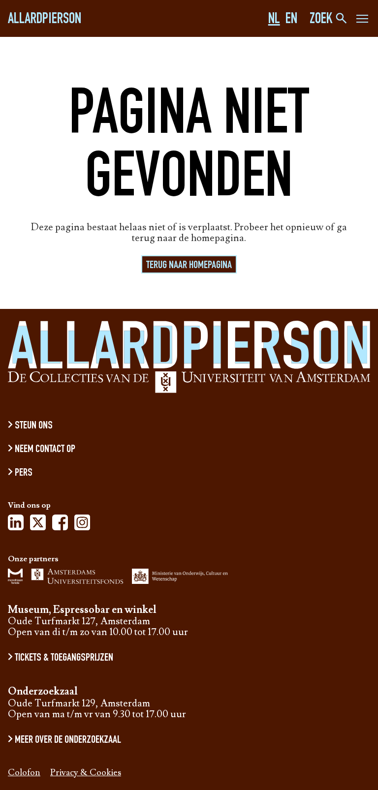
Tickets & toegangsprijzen (64, 658)
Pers (23, 473)
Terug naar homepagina (189, 265)
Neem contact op (45, 449)
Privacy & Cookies (85, 773)
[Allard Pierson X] (38, 525)
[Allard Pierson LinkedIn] (16, 525)
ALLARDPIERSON (44, 20)
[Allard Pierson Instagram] (82, 525)
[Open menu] (362, 20)
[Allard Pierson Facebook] (60, 525)
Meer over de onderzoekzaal (68, 740)
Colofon (24, 773)
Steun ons (34, 426)
